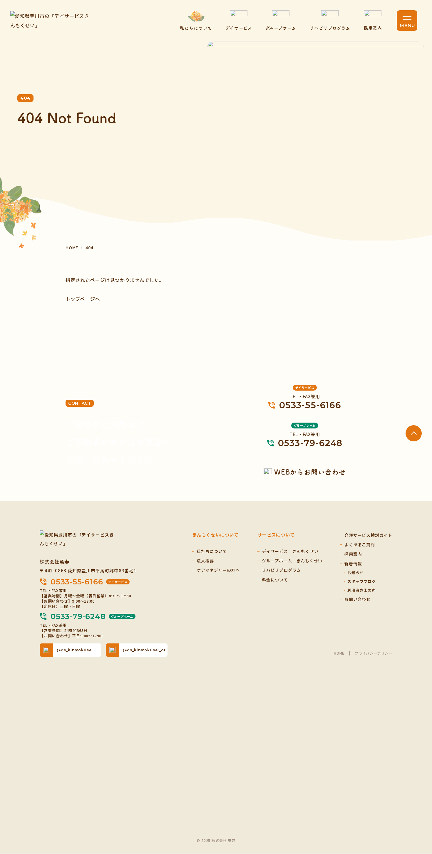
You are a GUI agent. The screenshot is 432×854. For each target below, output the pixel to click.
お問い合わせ (357, 599)
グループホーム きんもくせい (292, 561)
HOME (339, 652)
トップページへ (83, 298)
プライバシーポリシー (373, 652)
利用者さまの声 (361, 590)
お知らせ (355, 572)
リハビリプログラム (329, 28)
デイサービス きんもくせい (290, 551)
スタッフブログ (361, 581)
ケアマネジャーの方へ (218, 570)
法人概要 (205, 561)
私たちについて (196, 28)
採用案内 (373, 28)
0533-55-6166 (89, 582)
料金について (275, 580)
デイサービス (238, 28)
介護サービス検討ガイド (368, 535)
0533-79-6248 (92, 616)
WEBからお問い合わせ (310, 471)
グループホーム (280, 28)
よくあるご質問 (359, 544)
